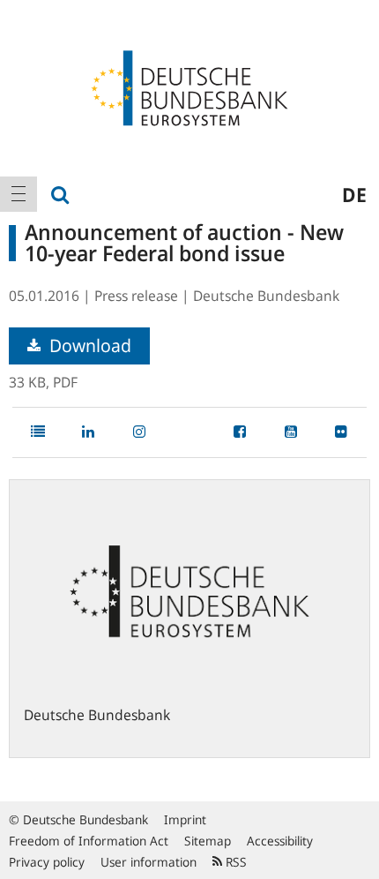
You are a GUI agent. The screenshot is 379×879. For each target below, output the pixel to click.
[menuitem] (18, 194)
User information (148, 861)
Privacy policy (47, 861)
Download (88, 345)
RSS (234, 861)
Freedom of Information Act (88, 840)
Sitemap (207, 840)
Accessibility (280, 840)
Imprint (185, 819)
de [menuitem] (354, 194)
